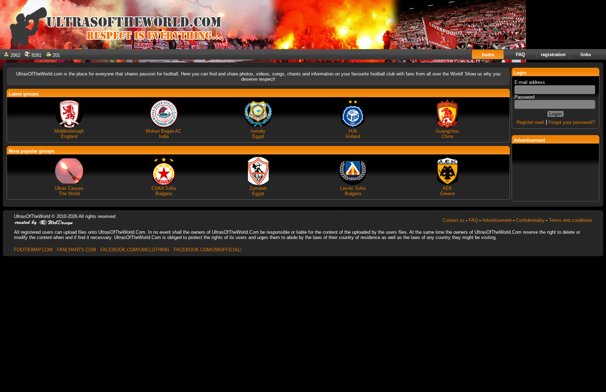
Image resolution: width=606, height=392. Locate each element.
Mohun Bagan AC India (163, 133)
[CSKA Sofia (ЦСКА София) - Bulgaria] (164, 184)
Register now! (530, 122)
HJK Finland (352, 133)
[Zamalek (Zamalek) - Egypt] (258, 184)
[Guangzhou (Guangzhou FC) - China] (447, 126)
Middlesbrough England (69, 133)
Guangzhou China (447, 133)
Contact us (454, 220)
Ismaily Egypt (258, 133)
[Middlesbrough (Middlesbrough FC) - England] (69, 126)
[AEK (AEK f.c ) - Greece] (447, 184)
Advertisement (497, 220)
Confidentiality (530, 220)
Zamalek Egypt (258, 191)
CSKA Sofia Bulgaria (164, 191)
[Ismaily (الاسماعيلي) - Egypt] (258, 126)
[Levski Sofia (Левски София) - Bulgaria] (353, 184)
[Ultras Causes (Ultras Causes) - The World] (69, 184)
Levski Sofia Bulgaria (352, 191)
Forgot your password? (571, 122)
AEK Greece (447, 191)
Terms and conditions (570, 220)
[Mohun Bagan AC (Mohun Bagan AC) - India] (164, 126)
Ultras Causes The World (69, 191)
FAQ (473, 220)
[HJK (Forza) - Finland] (353, 126)
